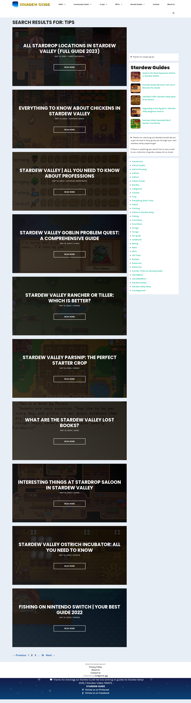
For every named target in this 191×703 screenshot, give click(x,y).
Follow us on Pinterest (97, 689)
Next (50, 655)
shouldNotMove (139, 279)
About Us (171, 4)
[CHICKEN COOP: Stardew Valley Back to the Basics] (135, 100)
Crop (134, 196)
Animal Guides (136, 4)
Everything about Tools (142, 200)
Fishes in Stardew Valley (143, 212)
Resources (136, 263)
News (134, 247)
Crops (102, 4)
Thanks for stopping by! (143, 57)
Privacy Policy (95, 667)
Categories (137, 189)
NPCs (117, 4)
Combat (135, 193)
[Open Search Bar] (173, 13)
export (135, 204)
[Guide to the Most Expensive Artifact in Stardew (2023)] (135, 77)
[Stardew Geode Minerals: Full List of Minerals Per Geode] (135, 88)
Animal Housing (139, 169)
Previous (19, 655)
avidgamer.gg (101, 676)
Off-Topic (136, 255)
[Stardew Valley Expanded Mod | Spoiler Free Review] (135, 124)
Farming (136, 208)
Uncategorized (138, 290)
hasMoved (136, 240)
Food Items (137, 220)
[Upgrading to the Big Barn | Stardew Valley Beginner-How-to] (135, 112)
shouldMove (137, 275)
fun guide (136, 236)
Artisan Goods (138, 181)
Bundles (135, 185)
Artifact (135, 173)
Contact (156, 4)
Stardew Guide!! (139, 283)
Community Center (81, 4)
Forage (135, 228)
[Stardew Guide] (15, 4)
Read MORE (69, 67)
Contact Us (96, 673)
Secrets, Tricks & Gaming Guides (147, 271)
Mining (135, 243)
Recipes (135, 259)
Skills (61, 4)
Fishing (135, 216)
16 (43, 655)
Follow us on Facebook (97, 693)
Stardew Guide (34, 4)
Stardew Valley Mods (141, 286)
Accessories (137, 161)
